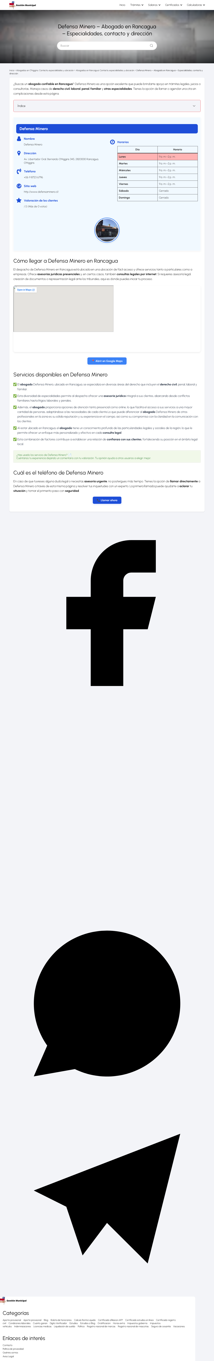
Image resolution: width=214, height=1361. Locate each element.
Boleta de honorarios (61, 1320)
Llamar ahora (109, 500)
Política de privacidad (13, 1349)
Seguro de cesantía (161, 1326)
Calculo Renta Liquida (84, 1320)
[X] (107, 904)
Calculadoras (194, 4)
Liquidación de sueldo (64, 1326)
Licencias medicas (42, 1326)
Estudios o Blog (87, 1323)
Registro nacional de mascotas (133, 1326)
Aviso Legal (8, 1356)
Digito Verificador (58, 1323)
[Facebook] (107, 709)
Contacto (7, 1345)
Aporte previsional (12, 1320)
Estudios (74, 1323)
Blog (46, 1320)
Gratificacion (104, 1323)
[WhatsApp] (107, 1099)
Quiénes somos (10, 1352)
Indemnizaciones (22, 1326)
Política (81, 1326)
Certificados (172, 4)
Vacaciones (179, 1326)
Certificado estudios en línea (139, 1320)
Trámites (135, 4)
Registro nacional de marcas (101, 1326)
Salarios (152, 4)
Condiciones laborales (19, 1323)
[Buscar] (150, 44)
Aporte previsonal (32, 1320)
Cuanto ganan (40, 1323)
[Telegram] (107, 1295)
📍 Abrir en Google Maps (107, 361)
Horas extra (119, 1323)
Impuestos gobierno (137, 1323)
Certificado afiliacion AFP (110, 1320)
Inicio (122, 4)
